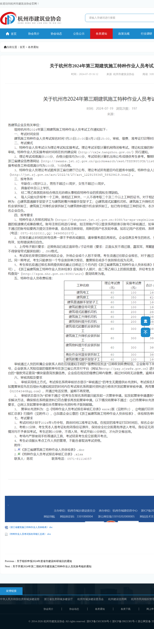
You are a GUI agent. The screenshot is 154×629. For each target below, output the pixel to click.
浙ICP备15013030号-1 (99, 621)
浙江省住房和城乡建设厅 (58, 599)
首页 (11, 33)
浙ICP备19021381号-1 (124, 621)
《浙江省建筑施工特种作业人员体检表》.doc (30, 527)
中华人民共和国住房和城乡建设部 (19, 599)
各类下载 (126, 609)
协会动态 (56, 33)
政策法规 (124, 33)
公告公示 (79, 33)
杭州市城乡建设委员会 (90, 599)
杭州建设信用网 (117, 599)
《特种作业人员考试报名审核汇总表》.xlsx (29, 534)
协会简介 (33, 33)
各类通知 (101, 33)
